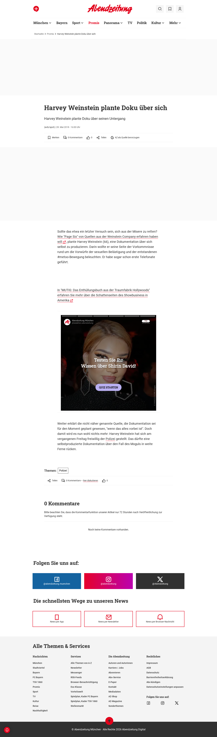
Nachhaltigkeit (40, 710)
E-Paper (112, 682)
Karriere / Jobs (116, 668)
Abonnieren (114, 672)
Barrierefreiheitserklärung (159, 677)
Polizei (110, 439)
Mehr (173, 23)
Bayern (62, 23)
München (40, 23)
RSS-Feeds (76, 677)
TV (130, 23)
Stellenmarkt (77, 706)
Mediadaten (114, 691)
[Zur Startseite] (110, 13)
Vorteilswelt (77, 691)
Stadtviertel (39, 668)
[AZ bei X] (177, 703)
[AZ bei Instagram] (163, 703)
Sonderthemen (115, 706)
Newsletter (76, 668)
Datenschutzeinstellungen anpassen (164, 687)
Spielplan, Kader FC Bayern (84, 696)
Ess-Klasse (76, 687)
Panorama (111, 23)
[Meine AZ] (180, 9)
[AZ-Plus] (36, 9)
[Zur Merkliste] (170, 9)
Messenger (76, 672)
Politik (142, 23)
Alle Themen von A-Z (81, 663)
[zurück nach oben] (109, 722)
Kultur (156, 23)
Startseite (39, 34)
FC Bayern (38, 677)
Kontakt (112, 687)
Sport (76, 23)
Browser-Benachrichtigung (84, 682)
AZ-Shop (112, 696)
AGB (148, 668)
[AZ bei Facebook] (148, 703)
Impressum (152, 663)
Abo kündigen (153, 682)
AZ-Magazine (115, 701)
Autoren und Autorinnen (120, 663)
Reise (35, 706)
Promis (93, 23)
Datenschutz (152, 672)
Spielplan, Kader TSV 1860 (84, 701)
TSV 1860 (37, 682)
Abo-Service (114, 677)
